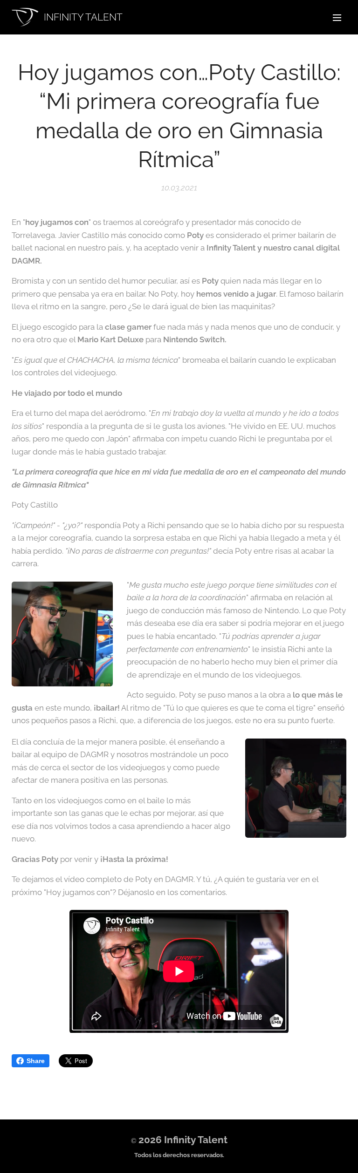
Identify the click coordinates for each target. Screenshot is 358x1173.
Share (36, 1061)
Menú (337, 17)
